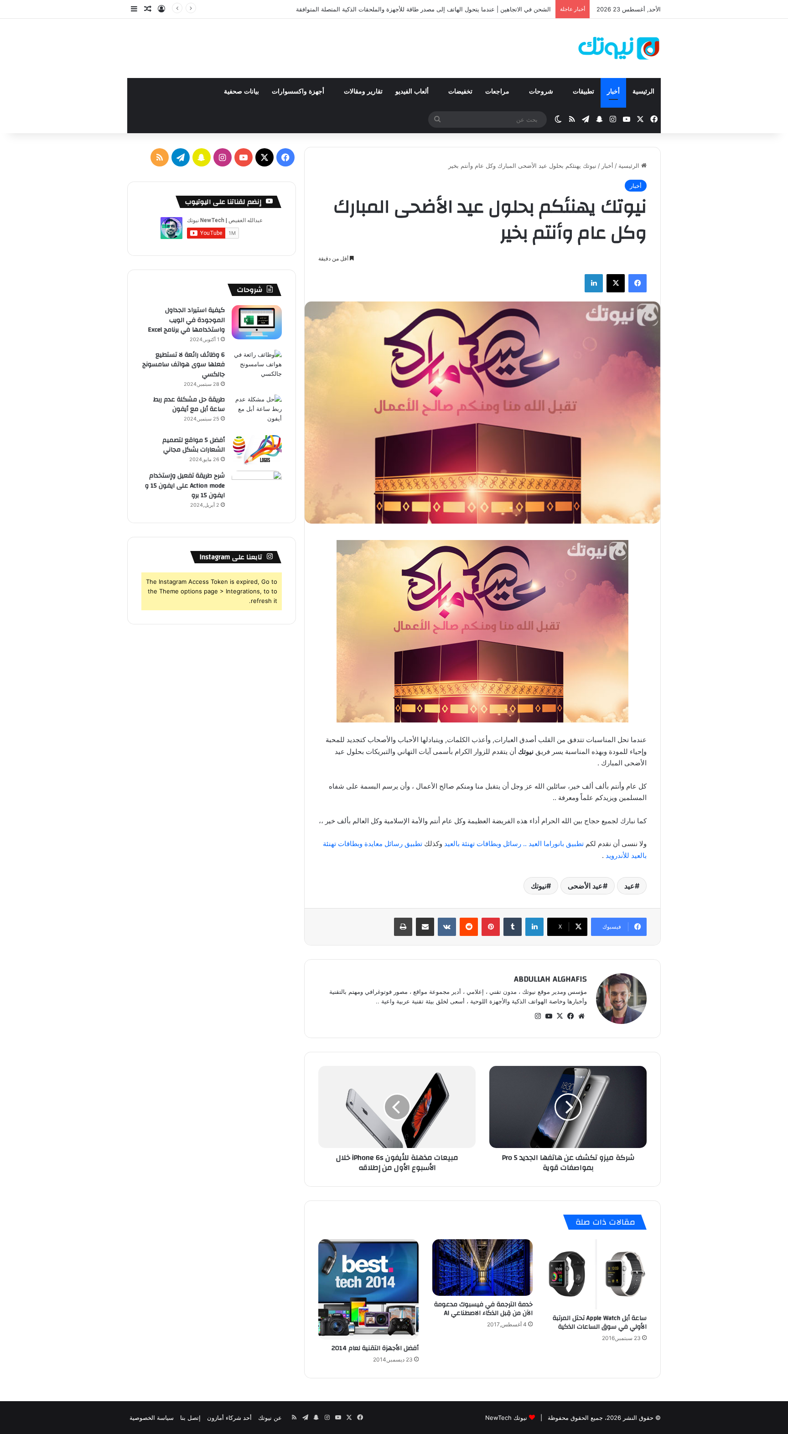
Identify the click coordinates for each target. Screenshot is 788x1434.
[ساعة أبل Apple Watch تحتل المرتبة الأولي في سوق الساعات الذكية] (596, 1274)
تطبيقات (583, 91)
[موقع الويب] (581, 1016)
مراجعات (498, 91)
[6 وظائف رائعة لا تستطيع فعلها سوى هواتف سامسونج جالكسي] (257, 367)
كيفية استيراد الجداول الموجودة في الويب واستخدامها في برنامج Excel (186, 320)
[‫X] (616, 283)
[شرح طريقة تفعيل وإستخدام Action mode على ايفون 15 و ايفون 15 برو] (257, 488)
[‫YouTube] (548, 1016)
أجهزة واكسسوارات (299, 91)
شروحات (542, 91)
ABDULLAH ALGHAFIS (550, 979)
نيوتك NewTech (506, 1417)
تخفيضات (460, 91)
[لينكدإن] (594, 283)
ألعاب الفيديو (412, 91)
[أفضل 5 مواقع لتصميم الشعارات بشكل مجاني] (257, 450)
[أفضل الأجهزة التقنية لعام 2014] (368, 1289)
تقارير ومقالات (363, 91)
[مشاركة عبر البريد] (425, 927)
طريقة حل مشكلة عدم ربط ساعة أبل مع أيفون (189, 405)
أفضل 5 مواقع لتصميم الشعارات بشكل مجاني (193, 445)
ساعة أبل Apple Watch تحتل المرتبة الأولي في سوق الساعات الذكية (600, 1322)
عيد (629, 885)
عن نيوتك (270, 1417)
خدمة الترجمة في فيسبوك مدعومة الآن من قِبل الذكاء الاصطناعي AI (483, 1309)
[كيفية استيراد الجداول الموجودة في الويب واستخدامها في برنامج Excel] (257, 322)
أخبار (613, 91)
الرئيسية (643, 91)
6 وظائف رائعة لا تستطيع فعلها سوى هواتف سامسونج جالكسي (183, 364)
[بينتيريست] (491, 927)
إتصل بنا (190, 1417)
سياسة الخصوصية (152, 1417)
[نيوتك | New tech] (619, 48)
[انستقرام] (537, 1016)
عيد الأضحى (585, 885)
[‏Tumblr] (512, 927)
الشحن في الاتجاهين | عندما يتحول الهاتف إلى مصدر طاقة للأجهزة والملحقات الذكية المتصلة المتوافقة (423, 9)
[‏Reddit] (469, 927)
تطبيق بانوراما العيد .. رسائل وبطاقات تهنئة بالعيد (513, 843)
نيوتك (538, 885)
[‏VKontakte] (447, 927)
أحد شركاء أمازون (229, 1417)
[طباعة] (403, 927)
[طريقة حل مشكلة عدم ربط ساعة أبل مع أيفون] (257, 412)
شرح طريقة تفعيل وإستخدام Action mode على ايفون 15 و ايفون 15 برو (185, 485)
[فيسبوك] (637, 283)
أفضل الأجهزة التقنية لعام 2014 (375, 1348)
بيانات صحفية (241, 91)
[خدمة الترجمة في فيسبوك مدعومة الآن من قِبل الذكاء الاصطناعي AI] (482, 1267)
